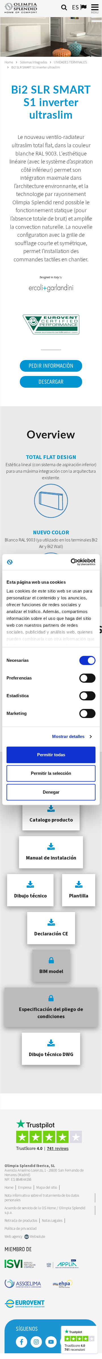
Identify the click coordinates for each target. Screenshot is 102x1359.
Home (9, 62)
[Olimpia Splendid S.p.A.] (25, 7)
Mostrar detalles (68, 736)
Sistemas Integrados (33, 62)
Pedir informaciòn (51, 366)
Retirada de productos (21, 1220)
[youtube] (51, 1342)
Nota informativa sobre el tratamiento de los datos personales (42, 1197)
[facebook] (21, 1342)
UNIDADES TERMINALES (70, 62)
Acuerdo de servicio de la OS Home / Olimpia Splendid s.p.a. (45, 1210)
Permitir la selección (51, 773)
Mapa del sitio (46, 1187)
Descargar (51, 382)
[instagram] (36, 1342)
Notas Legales (52, 1220)
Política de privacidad (21, 1228)
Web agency (13, 1236)
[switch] (87, 678)
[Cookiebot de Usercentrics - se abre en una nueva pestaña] (71, 562)
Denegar (51, 792)
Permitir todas (51, 754)
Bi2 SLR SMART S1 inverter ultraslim (35, 67)
